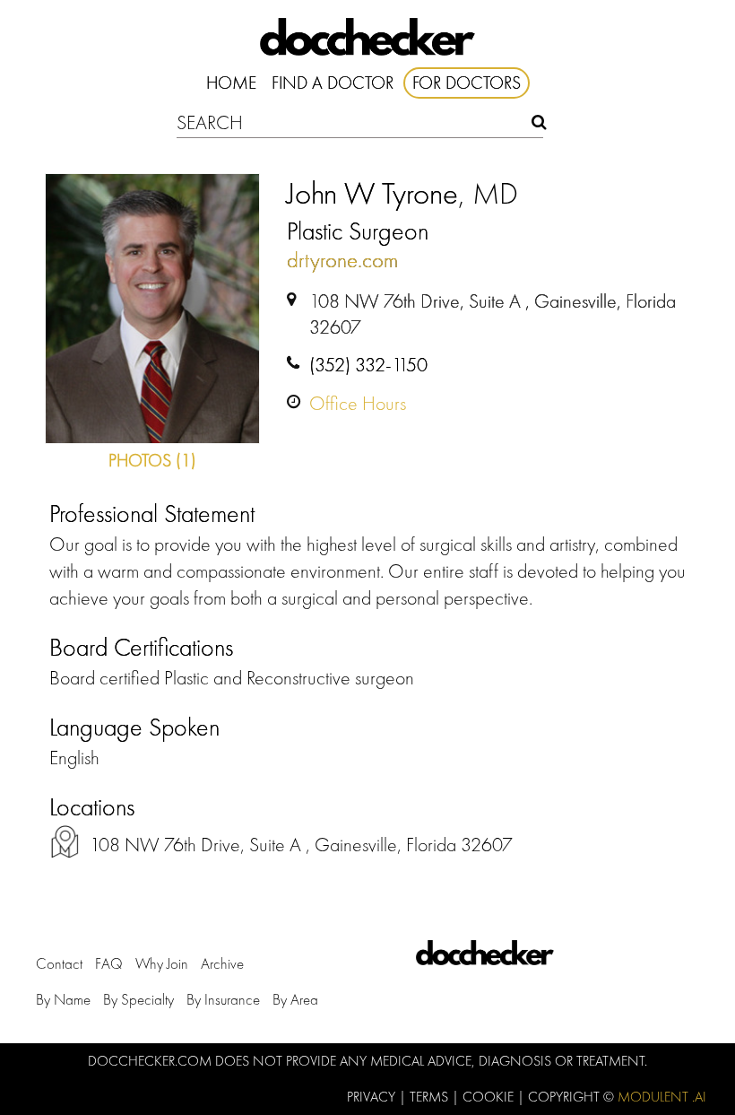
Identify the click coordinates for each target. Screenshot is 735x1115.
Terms (431, 1096)
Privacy (373, 1096)
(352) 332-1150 (368, 365)
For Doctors (466, 82)
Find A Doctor (332, 82)
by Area (295, 999)
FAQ (109, 963)
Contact (59, 963)
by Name (63, 999)
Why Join (161, 963)
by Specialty (138, 999)
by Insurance (223, 999)
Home (231, 82)
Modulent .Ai (662, 1096)
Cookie (490, 1096)
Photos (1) (152, 460)
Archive (222, 963)
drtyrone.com (342, 259)
